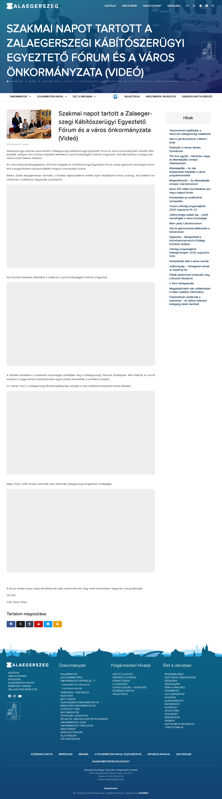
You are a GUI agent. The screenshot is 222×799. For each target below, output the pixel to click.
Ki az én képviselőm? (72, 689)
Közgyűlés (66, 696)
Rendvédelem (172, 717)
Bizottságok (68, 699)
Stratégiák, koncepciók (74, 716)
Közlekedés (171, 714)
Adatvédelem (183, 754)
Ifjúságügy (171, 707)
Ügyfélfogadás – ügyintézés (129, 687)
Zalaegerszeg (32, 6)
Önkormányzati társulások (76, 726)
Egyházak (170, 697)
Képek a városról (175, 687)
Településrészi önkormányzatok (79, 702)
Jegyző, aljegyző (123, 674)
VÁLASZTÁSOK (132, 97)
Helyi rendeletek (69, 712)
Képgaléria (174, 6)
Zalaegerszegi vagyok (21, 683)
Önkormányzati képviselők (76, 681)
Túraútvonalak (174, 727)
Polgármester (68, 674)
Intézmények (172, 691)
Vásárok (170, 721)
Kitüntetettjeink (70, 709)
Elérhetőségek (121, 681)
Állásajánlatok (174, 701)
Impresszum (65, 754)
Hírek (33, 81)
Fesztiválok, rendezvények (180, 677)
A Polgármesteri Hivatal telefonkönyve (118, 754)
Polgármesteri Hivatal (50, 97)
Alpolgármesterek (71, 677)
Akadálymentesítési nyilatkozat (111, 761)
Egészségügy (172, 704)
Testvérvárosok (70, 739)
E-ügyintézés (120, 684)
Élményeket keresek (19, 686)
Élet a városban (82, 97)
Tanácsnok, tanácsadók (74, 692)
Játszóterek (172, 711)
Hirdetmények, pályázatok (161, 97)
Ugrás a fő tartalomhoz (207, 1)
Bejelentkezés (111, 788)
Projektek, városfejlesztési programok (84, 719)
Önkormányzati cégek (73, 722)
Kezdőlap (110, 6)
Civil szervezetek (175, 694)
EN (187, 6)
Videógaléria (172, 684)
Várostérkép (129, 6)
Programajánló (174, 674)
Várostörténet (152, 6)
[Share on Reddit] (38, 624)
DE (194, 6)
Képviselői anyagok (159, 754)
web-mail (83, 754)
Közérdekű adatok (123, 691)
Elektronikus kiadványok (179, 724)
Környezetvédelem (71, 732)
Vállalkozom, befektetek (23, 689)
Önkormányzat (19, 97)
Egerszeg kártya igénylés (197, 97)
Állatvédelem (68, 736)
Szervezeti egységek (125, 677)
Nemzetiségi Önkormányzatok (78, 706)
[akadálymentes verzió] (206, 6)
